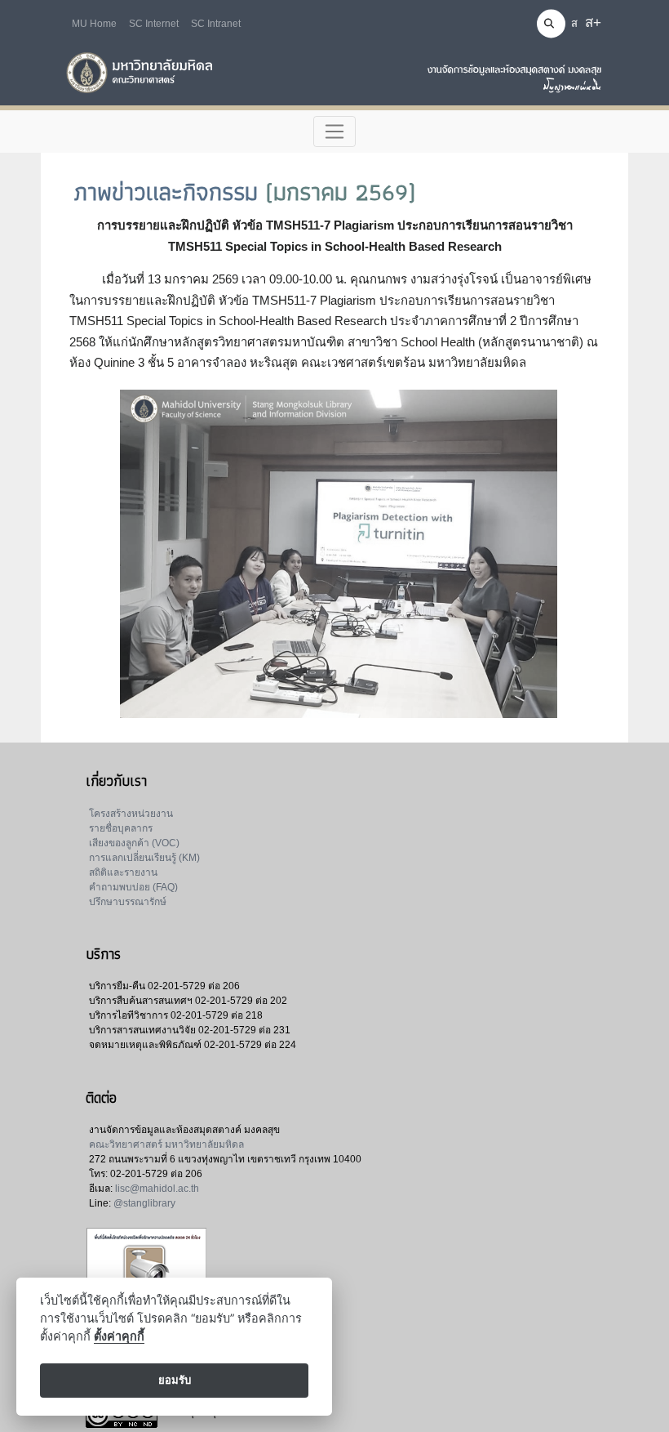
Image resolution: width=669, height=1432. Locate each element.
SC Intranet (216, 23)
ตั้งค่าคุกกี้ (119, 1336)
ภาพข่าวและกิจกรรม (165, 192)
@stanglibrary (144, 1203)
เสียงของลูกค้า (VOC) (134, 843)
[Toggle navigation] (335, 131)
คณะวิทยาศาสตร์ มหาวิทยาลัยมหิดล (166, 1144)
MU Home (94, 23)
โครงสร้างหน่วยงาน (131, 813)
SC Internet (154, 23)
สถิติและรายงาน (123, 872)
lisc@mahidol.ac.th (157, 1188)
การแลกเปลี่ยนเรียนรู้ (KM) (144, 857)
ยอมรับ (174, 1379)
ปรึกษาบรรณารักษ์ (127, 902)
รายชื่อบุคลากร (121, 828)
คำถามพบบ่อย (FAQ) (133, 887)
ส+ (593, 22)
